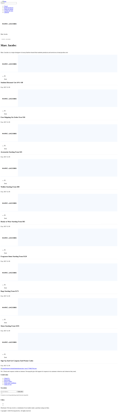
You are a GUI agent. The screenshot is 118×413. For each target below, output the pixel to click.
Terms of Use (7, 384)
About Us (7, 378)
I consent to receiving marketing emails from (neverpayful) (14, 395)
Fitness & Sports (8, 9)
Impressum (7, 380)
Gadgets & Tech (8, 11)
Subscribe (20, 391)
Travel (6, 6)
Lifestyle (6, 12)
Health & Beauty (8, 7)
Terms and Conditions (10, 383)
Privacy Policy (8, 381)
